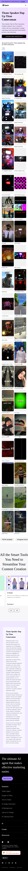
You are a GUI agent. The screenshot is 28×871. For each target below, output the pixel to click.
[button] (14, 36)
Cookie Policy (12, 867)
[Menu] (26, 5)
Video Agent (6, 791)
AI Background (7, 808)
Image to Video (7, 795)
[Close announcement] (26, 1)
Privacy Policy (5, 867)
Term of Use (19, 867)
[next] (16, 610)
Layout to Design (8, 812)
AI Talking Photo (7, 817)
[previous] (11, 610)
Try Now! (23, 1)
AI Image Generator (8, 804)
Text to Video (6, 800)
